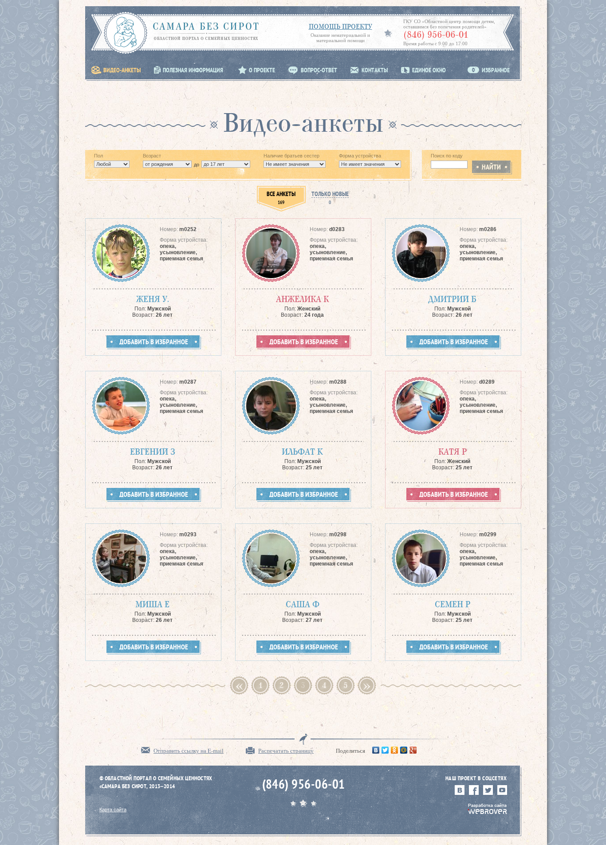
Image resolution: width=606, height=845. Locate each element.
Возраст (152, 155)
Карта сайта (112, 809)
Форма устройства (360, 155)
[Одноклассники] (394, 750)
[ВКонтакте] (376, 750)
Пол (98, 155)
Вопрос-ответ (319, 70)
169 (281, 198)
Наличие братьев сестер (291, 155)
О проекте (262, 70)
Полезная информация (193, 70)
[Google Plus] (413, 750)
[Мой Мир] (404, 750)
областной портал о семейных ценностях (181, 26)
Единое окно (429, 70)
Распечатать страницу (286, 751)
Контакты (375, 70)
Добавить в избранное (153, 342)
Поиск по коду (447, 155)
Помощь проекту (340, 26)
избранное (491, 70)
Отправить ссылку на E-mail (188, 751)
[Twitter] (385, 750)
